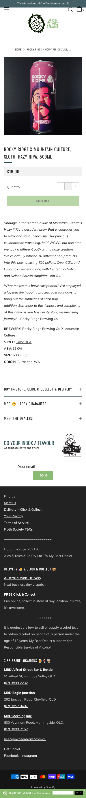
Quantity (13, 187)
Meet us (10, 503)
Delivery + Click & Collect (22, 509)
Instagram (29, 755)
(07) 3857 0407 (16, 706)
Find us (9, 496)
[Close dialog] (84, 790)
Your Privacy (13, 516)
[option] (43, 96)
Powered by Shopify (43, 787)
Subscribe (79, 792)
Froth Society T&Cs (18, 529)
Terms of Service (16, 523)
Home (18, 49)
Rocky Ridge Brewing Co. (41, 329)
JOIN (43, 475)
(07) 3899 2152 (16, 729)
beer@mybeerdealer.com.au (25, 739)
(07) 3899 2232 (16, 683)
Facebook (11, 755)
